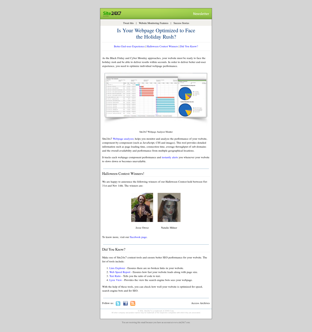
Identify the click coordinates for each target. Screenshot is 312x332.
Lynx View (115, 280)
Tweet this (128, 23)
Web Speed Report (119, 272)
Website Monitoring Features (153, 23)
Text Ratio (115, 276)
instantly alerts (170, 157)
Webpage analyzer (123, 138)
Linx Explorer (117, 268)
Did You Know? (189, 46)
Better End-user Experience (129, 46)
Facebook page (138, 237)
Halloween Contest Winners (162, 46)
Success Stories (181, 23)
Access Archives (200, 303)
